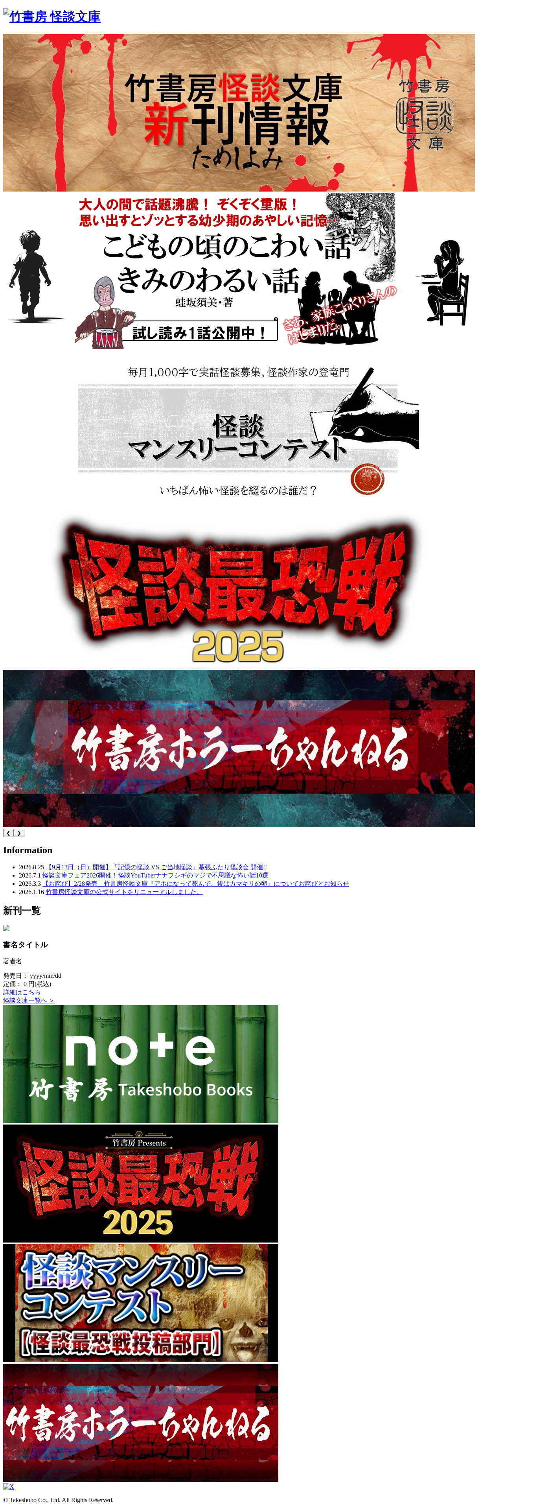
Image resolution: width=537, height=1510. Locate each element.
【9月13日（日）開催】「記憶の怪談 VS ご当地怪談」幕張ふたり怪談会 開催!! (156, 867)
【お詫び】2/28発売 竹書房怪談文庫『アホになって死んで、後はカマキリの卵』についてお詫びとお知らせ (195, 883)
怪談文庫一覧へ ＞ (29, 1000)
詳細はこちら (22, 992)
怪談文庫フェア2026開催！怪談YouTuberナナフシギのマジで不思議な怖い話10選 (155, 875)
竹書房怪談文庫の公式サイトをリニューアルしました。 (124, 892)
